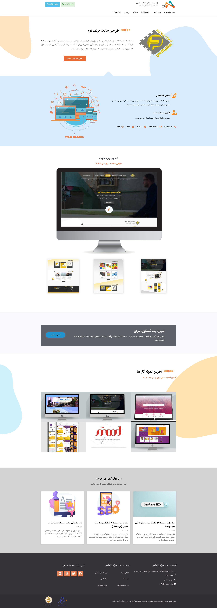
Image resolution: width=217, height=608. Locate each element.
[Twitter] (74, 573)
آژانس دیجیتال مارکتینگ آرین (147, 2)
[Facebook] (80, 573)
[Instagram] (67, 573)
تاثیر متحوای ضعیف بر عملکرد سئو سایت (65, 522)
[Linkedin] (60, 573)
